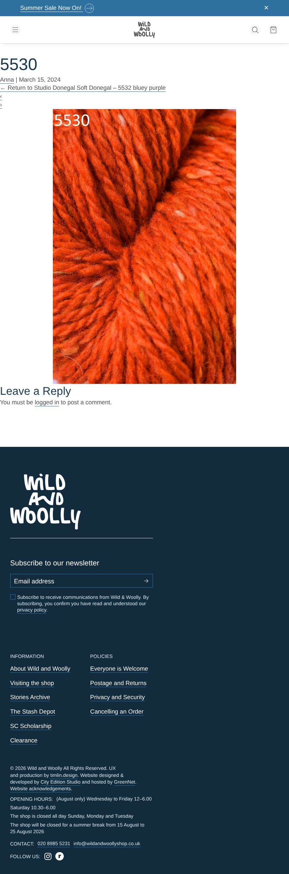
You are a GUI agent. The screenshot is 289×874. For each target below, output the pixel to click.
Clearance (24, 740)
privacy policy (31, 610)
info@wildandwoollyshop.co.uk (107, 843)
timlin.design (64, 775)
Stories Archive (30, 697)
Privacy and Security (117, 697)
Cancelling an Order (116, 711)
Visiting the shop (32, 683)
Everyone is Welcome (119, 668)
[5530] (144, 246)
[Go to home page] (144, 29)
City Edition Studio (60, 782)
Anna (7, 79)
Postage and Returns (118, 683)
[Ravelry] (59, 856)
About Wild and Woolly (40, 668)
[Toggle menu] (54, 30)
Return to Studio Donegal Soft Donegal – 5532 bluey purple (83, 87)
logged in (47, 402)
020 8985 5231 (54, 843)
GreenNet (124, 782)
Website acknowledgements (40, 788)
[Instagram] (48, 856)
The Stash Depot (32, 711)
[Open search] (255, 30)
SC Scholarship (30, 726)
